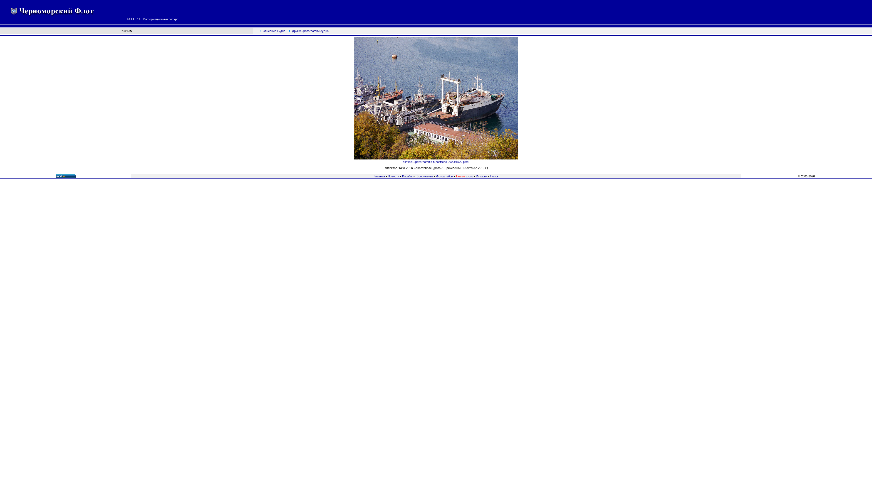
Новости (393, 176)
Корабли (408, 176)
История (481, 176)
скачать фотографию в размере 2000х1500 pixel (436, 162)
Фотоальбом (444, 176)
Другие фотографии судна (310, 31)
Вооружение (424, 176)
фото (464, 176)
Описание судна (274, 31)
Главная (379, 176)
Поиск (494, 176)
